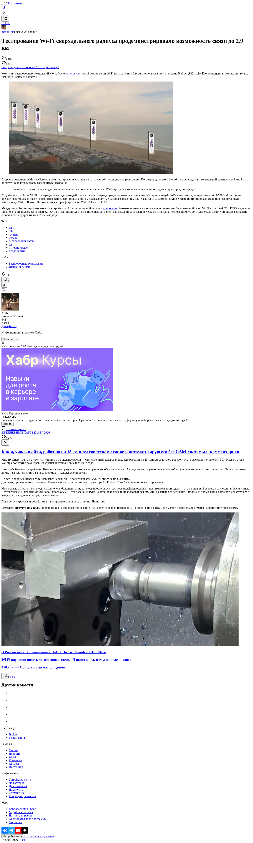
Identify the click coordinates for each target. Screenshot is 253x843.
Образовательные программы (27, 818)
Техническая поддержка (38, 836)
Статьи (13, 750)
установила (73, 73)
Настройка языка (12, 836)
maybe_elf (7, 31)
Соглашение (16, 792)
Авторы (14, 763)
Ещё (13, 676)
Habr (22, 839)
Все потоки (14, 3)
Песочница (16, 767)
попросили (110, 208)
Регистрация (17, 737)
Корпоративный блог (22, 808)
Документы (16, 789)
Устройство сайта (20, 779)
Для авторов (16, 782)
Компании (15, 760)
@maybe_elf (8, 326)
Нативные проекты (21, 815)
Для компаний (18, 786)
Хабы (12, 757)
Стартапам (15, 822)
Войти (13, 734)
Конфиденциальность (22, 796)
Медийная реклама (21, 812)
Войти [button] (5, 23)
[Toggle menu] (2, 4)
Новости (14, 753)
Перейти (7, 423)
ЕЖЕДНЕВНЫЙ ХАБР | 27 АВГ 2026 (25, 432)
